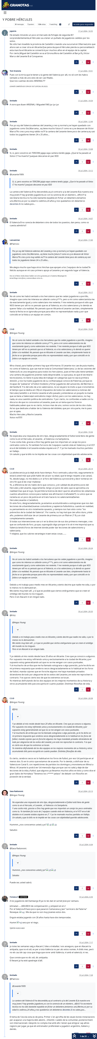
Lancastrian (15, 240)
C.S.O (12, 329)
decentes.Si (15, 204)
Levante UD (7, 24)
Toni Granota (15, 71)
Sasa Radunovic (16, 791)
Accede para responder (83, 24)
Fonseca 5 (14, 897)
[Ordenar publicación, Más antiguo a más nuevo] (69, 24)
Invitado (13, 100)
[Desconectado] (6, 72)
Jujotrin (13, 31)
